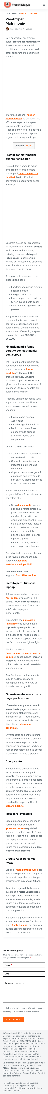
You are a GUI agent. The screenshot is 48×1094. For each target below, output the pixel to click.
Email (8, 973)
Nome (8, 965)
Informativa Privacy (12, 1073)
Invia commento (13, 1019)
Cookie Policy (29, 1073)
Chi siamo (20, 1070)
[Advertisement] (24, 86)
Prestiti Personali (28, 13)
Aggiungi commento (15, 983)
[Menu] (44, 4)
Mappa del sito (34, 1070)
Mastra (29, 146)
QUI (14, 1056)
